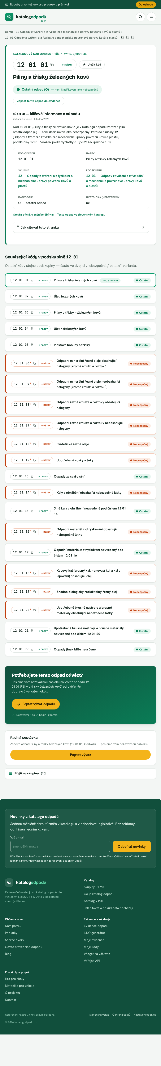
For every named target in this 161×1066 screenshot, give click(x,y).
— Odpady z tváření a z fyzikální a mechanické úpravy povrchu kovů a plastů (45, 181)
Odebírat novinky (132, 846)
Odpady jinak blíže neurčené (75, 649)
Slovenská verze (99, 1014)
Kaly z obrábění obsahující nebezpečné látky (89, 492)
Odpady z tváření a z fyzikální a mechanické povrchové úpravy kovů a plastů (61, 37)
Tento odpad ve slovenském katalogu (81, 214)
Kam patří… (13, 926)
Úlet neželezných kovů (70, 328)
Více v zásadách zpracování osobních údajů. (55, 860)
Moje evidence (94, 940)
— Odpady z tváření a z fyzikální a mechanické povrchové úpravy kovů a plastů (115, 181)
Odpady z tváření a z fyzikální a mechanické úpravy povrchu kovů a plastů (68, 32)
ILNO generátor (94, 933)
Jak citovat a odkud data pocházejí (108, 908)
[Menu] (151, 16)
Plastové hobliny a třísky (72, 345)
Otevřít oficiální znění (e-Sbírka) (33, 214)
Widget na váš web (97, 954)
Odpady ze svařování (69, 476)
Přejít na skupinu (30, 773)
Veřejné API (92, 961)
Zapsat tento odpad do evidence (38, 101)
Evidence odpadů (96, 926)
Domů (9, 32)
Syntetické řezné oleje (73, 444)
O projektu (12, 993)
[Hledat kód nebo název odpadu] (140, 16)
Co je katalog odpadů (99, 894)
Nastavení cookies (145, 1014)
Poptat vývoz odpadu (38, 704)
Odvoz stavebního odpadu (23, 947)
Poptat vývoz (80, 754)
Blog (8, 954)
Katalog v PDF (94, 901)
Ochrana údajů (121, 1014)
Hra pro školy (14, 979)
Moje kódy (91, 947)
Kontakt (10, 1000)
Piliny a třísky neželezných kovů (77, 312)
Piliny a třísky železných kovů (75, 280)
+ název (67, 64)
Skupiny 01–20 (94, 887)
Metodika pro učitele (19, 986)
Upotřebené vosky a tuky (75, 460)
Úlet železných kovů (68, 296)
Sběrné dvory (14, 940)
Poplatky (11, 933)
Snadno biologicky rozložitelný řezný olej (87, 592)
